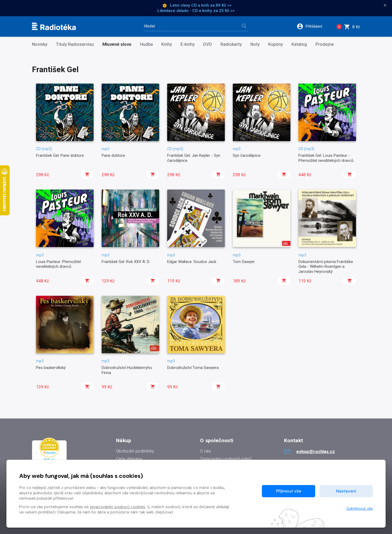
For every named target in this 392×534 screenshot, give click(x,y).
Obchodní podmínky (135, 451)
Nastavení (346, 491)
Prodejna (324, 44)
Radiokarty (231, 44)
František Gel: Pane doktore (60, 155)
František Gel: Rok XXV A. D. (126, 261)
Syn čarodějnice (247, 155)
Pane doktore (113, 155)
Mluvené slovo (116, 44)
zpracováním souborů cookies (117, 507)
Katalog (299, 44)
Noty (255, 44)
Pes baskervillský (51, 367)
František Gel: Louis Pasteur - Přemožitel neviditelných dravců (325, 158)
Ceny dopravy (129, 458)
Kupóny (275, 44)
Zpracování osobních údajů (226, 458)
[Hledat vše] (244, 26)
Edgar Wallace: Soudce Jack (191, 261)
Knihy (166, 44)
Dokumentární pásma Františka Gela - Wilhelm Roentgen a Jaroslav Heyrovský (325, 266)
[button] (313, 26)
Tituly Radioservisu (75, 44)
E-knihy (188, 44)
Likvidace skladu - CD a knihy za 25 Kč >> (196, 10)
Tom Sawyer (244, 261)
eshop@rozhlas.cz (315, 451)
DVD (207, 44)
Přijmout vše (288, 491)
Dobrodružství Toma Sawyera (193, 367)
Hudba (146, 44)
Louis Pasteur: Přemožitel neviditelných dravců (58, 264)
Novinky (39, 44)
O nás (205, 451)
